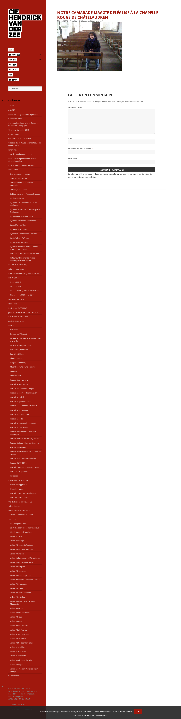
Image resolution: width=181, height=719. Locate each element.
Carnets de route (15, 118)
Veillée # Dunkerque (18, 571)
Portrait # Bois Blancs (19, 384)
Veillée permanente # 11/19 (19, 510)
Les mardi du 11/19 (16, 299)
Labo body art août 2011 (18, 269)
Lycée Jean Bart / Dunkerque (21, 216)
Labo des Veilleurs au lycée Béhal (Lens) (24, 273)
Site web (72, 158)
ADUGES (11, 110)
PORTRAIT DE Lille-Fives (18, 317)
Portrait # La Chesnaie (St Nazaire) (24, 406)
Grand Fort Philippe (17, 354)
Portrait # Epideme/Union (20, 401)
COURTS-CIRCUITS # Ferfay (19, 138)
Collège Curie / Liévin (18, 178)
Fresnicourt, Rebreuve (19, 349)
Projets (12, 60)
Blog (11, 50)
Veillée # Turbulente (18, 656)
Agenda (12, 65)
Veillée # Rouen (16, 621)
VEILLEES (12, 519)
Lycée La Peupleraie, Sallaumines (23, 220)
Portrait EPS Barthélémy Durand (23, 458)
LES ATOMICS (14, 278)
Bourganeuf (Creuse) (18, 334)
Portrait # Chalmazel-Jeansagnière (24, 393)
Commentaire (75, 107)
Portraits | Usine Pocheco (20, 497)
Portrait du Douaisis (18, 447)
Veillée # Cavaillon (17, 554)
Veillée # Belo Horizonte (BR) (21, 549)
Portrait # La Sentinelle (19, 414)
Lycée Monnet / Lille (18, 225)
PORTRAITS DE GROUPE (18, 480)
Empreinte (12, 150)
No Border (12, 304)
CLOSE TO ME (14, 134)
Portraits (12, 325)
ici (107, 715)
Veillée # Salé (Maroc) (18, 630)
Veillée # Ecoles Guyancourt (21, 575)
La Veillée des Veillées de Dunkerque (24, 528)
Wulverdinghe (13, 676)
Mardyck (13, 371)
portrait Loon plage (16, 321)
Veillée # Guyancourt (18, 584)
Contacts (13, 80)
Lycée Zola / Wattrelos (19, 242)
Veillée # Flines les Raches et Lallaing (25, 579)
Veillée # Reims (16, 617)
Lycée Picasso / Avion (18, 229)
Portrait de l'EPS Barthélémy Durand (24, 438)
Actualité (12, 105)
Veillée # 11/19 (16, 536)
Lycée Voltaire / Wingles (19, 238)
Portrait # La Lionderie (19, 410)
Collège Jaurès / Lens (18, 189)
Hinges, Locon (16, 358)
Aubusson (14, 329)
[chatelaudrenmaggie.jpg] (111, 46)
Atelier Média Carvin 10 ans (21, 154)
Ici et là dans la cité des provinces (21, 165)
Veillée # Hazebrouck (18, 588)
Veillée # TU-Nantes (18, 651)
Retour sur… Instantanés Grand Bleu (24, 253)
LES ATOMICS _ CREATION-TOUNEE (24, 291)
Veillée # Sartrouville (18, 638)
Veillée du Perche (15, 506)
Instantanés (13, 169)
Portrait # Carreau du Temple (22, 388)
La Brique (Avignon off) (17, 265)
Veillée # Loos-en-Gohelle (20, 612)
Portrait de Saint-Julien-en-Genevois (24, 443)
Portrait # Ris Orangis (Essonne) (23, 423)
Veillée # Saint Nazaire (19, 625)
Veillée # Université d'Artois (21, 660)
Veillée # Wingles (16, 664)
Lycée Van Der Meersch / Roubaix (23, 234)
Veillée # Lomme (17, 608)
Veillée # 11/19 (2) (17, 541)
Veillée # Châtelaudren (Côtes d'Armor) (25, 558)
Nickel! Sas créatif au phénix (21, 532)
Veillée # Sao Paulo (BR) (19, 634)
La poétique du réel (18, 523)
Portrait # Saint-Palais (19, 427)
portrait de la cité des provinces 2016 (23, 312)
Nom (71, 138)
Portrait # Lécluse (17, 419)
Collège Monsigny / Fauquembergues (25, 194)
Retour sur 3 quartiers (19, 471)
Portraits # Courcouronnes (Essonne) (25, 467)
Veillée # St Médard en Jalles (21, 643)
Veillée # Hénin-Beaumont (20, 593)
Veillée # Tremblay (17, 647)
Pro (11, 75)
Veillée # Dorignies (17, 567)
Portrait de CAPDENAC (17, 308)
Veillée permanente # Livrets (21, 515)
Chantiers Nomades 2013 (18, 130)
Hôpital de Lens (16, 489)
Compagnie (14, 55)
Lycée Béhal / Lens (17, 198)
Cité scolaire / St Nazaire (20, 174)
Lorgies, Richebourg (18, 362)
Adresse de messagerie (80, 148)
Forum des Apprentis (18, 484)
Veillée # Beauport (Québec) (21, 545)
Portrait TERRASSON (18, 463)
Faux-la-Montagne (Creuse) (21, 345)
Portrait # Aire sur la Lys (20, 380)
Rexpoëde (14, 476)
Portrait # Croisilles (17, 397)
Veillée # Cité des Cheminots (21, 562)
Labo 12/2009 (15, 286)
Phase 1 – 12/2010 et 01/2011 (22, 295)
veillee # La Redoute (18, 597)
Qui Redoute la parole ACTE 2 (20, 502)
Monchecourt (15, 375)
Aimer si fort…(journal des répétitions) (23, 114)
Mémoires (13, 70)
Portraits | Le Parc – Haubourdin (23, 493)
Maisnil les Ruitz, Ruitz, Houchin (22, 367)
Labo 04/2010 (15, 282)
